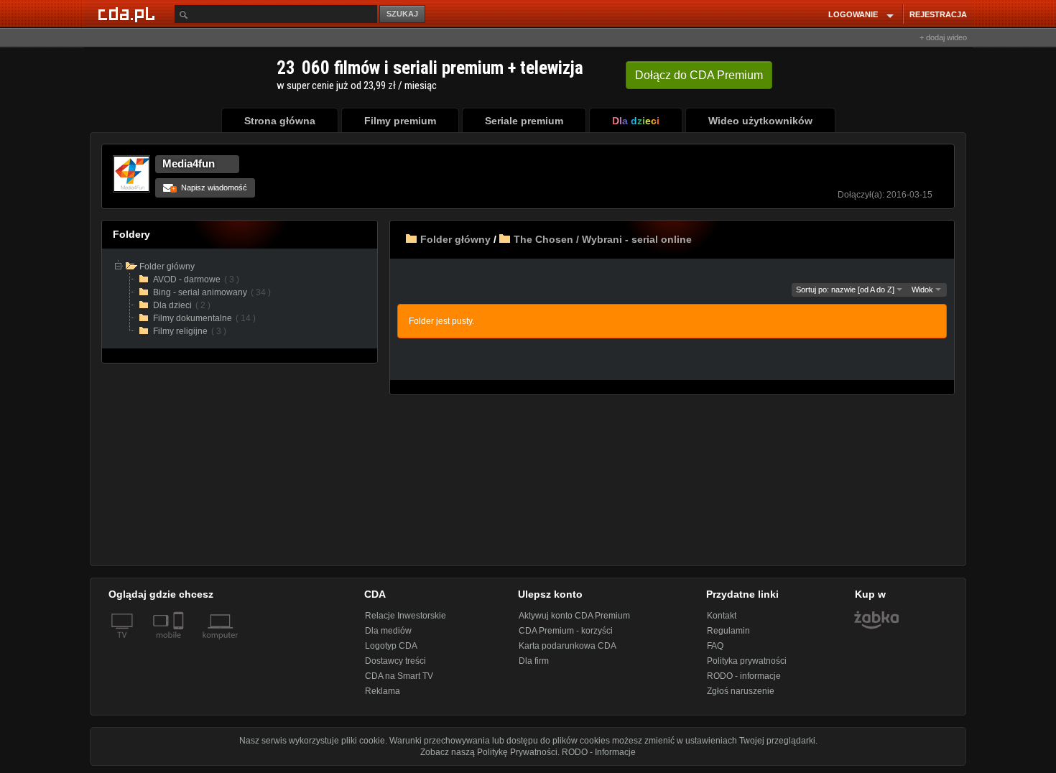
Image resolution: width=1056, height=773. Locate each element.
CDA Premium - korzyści (566, 631)
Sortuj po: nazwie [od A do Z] (846, 289)
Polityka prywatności (747, 661)
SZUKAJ (402, 13)
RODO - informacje (744, 676)
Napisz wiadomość (209, 187)
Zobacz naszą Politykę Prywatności (488, 752)
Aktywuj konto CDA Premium (574, 616)
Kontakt (721, 616)
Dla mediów (388, 631)
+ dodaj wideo (943, 37)
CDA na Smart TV (399, 676)
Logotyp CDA (391, 646)
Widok (923, 289)
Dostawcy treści (395, 661)
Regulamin (728, 631)
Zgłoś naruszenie (740, 691)
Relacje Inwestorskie (405, 616)
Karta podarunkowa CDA (567, 646)
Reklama (382, 691)
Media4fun (188, 163)
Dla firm (534, 661)
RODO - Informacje (599, 752)
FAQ (715, 646)
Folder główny (455, 239)
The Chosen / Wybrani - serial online (603, 239)
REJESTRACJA (938, 14)
